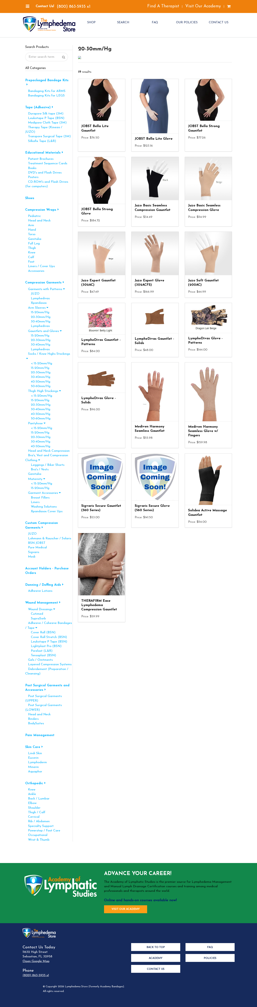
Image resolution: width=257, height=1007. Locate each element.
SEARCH (123, 22)
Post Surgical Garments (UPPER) (43, 698)
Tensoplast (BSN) (40, 655)
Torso (30, 234)
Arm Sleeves (35, 307)
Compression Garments (43, 282)
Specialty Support (39, 826)
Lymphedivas (37, 298)
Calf (29, 257)
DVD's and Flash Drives (43, 172)
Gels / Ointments (39, 659)
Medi (30, 556)
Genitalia (33, 239)
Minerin (32, 767)
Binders (32, 719)
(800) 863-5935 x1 (73, 7)
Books (30, 168)
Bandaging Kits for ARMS (45, 91)
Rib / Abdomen (37, 821)
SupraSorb (35, 618)
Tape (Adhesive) (38, 107)
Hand (30, 229)
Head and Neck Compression (47, 450)
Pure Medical (36, 547)
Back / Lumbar (37, 798)
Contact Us (155, 969)
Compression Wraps (40, 209)
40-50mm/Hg (37, 381)
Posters (31, 177)
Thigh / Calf (35, 812)
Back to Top (156, 947)
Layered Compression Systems (48, 664)
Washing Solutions (41, 506)
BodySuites (34, 723)
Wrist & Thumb (37, 839)
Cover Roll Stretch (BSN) (46, 637)
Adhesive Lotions (38, 591)
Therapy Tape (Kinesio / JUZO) (43, 129)
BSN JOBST (35, 543)
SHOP (91, 22)
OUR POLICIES (187, 22)
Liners (32, 502)
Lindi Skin (33, 753)
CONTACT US (218, 22)
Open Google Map (36, 961)
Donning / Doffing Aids (43, 584)
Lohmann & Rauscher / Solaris (48, 538)
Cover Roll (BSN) (40, 632)
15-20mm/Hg (37, 312)
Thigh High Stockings (41, 391)
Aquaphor (33, 771)
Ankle (30, 794)
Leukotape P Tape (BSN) (44, 118)
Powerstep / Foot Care (42, 830)
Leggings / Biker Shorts (44, 465)
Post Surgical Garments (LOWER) (43, 707)
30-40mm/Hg (37, 321)
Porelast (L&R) (38, 650)
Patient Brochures (39, 159)
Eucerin (32, 757)
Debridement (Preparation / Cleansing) (46, 671)
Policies (210, 958)
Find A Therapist (163, 6)
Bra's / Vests (37, 469)
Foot (29, 261)
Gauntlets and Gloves (42, 331)
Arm (29, 225)
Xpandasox (36, 303)
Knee (30, 252)
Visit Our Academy (203, 6)
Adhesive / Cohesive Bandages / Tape (48, 625)
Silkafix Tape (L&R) (40, 141)
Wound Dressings (38, 609)
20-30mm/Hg (37, 317)
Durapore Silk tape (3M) (44, 113)
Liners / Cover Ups (40, 266)
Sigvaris (32, 552)
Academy (155, 958)
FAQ (155, 22)
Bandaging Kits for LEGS (45, 95)
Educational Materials (43, 152)
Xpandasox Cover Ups (43, 511)
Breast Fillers (37, 497)
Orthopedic (34, 783)
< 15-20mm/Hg (38, 363)
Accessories (34, 271)
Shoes (29, 198)
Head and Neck (38, 220)
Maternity (33, 479)
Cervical (32, 816)
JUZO (32, 293)
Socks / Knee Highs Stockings (47, 353)
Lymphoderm (36, 762)
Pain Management (39, 735)
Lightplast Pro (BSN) (43, 646)
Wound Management (41, 602)
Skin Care (32, 747)
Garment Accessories (41, 493)
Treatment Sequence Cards (46, 163)
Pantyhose (34, 423)
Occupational (36, 835)
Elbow (30, 803)
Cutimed (34, 613)
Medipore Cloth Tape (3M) (46, 122)
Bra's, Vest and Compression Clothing (46, 458)
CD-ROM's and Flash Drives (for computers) (46, 184)
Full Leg (32, 243)
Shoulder (32, 807)
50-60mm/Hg (37, 386)
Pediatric (33, 216)
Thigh (30, 248)
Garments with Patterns (43, 289)
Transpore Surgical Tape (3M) (48, 136)
